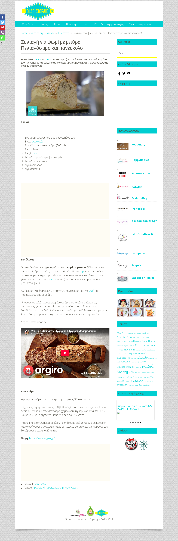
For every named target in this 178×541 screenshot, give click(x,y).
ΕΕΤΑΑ (130, 341)
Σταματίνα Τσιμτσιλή (123, 346)
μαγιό (142, 361)
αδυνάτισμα (129, 349)
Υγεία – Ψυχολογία (140, 24)
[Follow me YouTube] (129, 74)
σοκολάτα (130, 381)
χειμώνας (146, 385)
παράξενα (150, 377)
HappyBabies (140, 160)
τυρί (82, 271)
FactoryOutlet (141, 173)
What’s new (28, 24)
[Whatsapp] (2, 38)
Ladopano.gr (140, 253)
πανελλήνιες (142, 377)
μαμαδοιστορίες (125, 366)
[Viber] (2, 32)
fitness (130, 333)
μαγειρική (135, 362)
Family (45, 24)
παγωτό (138, 367)
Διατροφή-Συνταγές (112, 24)
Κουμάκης (138, 144)
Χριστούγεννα (145, 345)
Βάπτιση (71, 24)
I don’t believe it (142, 234)
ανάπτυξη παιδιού (141, 350)
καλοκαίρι (142, 357)
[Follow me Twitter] (124, 74)
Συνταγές (40, 483)
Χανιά (132, 346)
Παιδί (57, 24)
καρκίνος (153, 358)
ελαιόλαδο (38, 141)
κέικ (53, 279)
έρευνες (120, 350)
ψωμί (38, 59)
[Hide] (1, 43)
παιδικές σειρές (140, 373)
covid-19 (122, 333)
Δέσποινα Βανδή (122, 341)
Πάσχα (151, 340)
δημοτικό (133, 353)
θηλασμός (132, 358)
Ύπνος (129, 337)
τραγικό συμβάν (135, 385)
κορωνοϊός (126, 361)
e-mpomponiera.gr (144, 221)
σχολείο (138, 381)
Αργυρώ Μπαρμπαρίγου (47, 487)
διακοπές (142, 353)
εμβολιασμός (123, 357)
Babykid (136, 187)
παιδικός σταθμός (130, 377)
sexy (143, 333)
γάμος (126, 354)
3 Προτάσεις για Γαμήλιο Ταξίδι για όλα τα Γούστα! (134, 408)
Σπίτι (84, 24)
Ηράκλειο (137, 341)
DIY (95, 24)
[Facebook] (2, 17)
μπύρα (49, 59)
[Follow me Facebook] (119, 74)
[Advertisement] (43, 201)
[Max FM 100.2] (131, 449)
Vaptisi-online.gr (142, 277)
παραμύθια (121, 381)
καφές (118, 362)
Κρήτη (145, 341)
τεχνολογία (148, 381)
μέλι (35, 153)
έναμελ (136, 265)
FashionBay (139, 198)
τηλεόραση (122, 384)
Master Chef (137, 333)
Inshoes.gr (138, 208)
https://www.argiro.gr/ (42, 438)
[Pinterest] (2, 27)
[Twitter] (2, 22)
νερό (91, 291)
